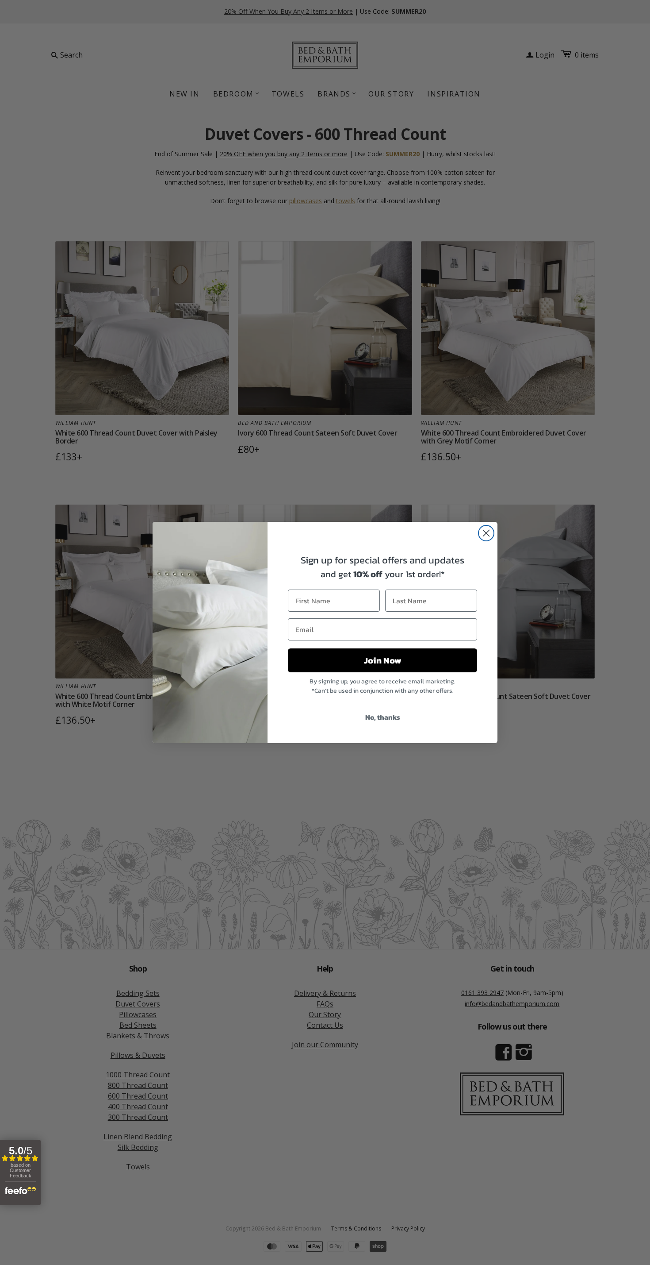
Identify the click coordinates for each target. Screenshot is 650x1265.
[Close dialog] (486, 533)
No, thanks (382, 717)
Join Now (382, 660)
